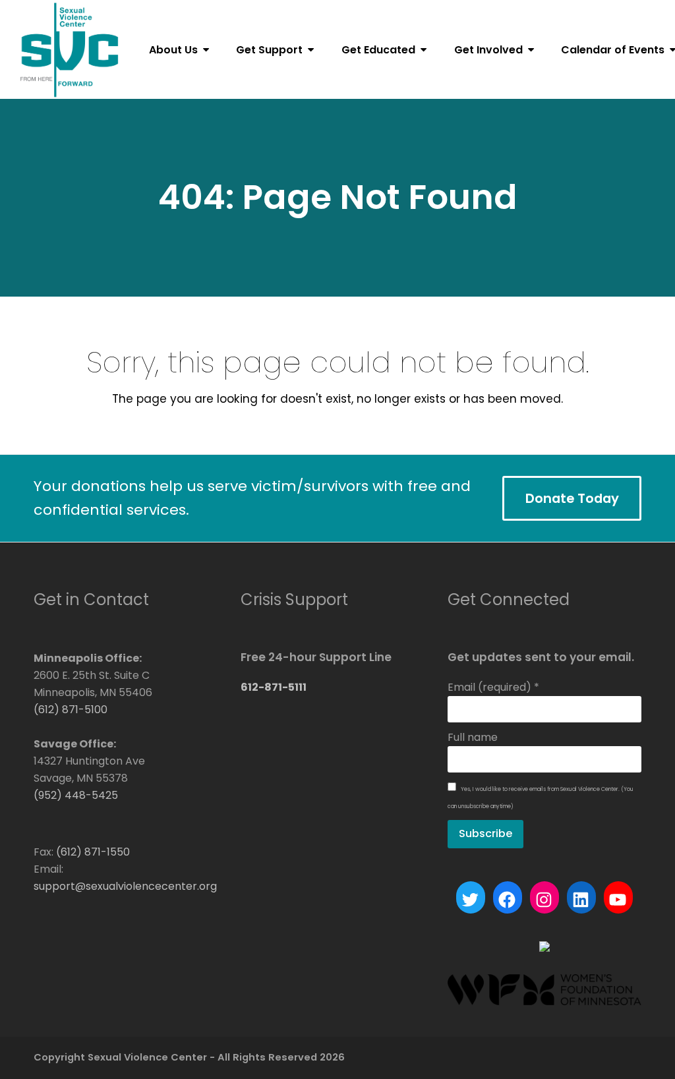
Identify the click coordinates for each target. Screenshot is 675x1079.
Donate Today (572, 498)
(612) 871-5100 (70, 709)
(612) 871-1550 (93, 852)
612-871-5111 (274, 687)
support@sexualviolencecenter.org (125, 886)
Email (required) (493, 687)
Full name (473, 737)
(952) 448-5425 (76, 795)
